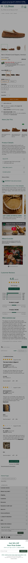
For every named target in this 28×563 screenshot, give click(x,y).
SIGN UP (23, 551)
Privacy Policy (14, 558)
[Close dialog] (26, 541)
